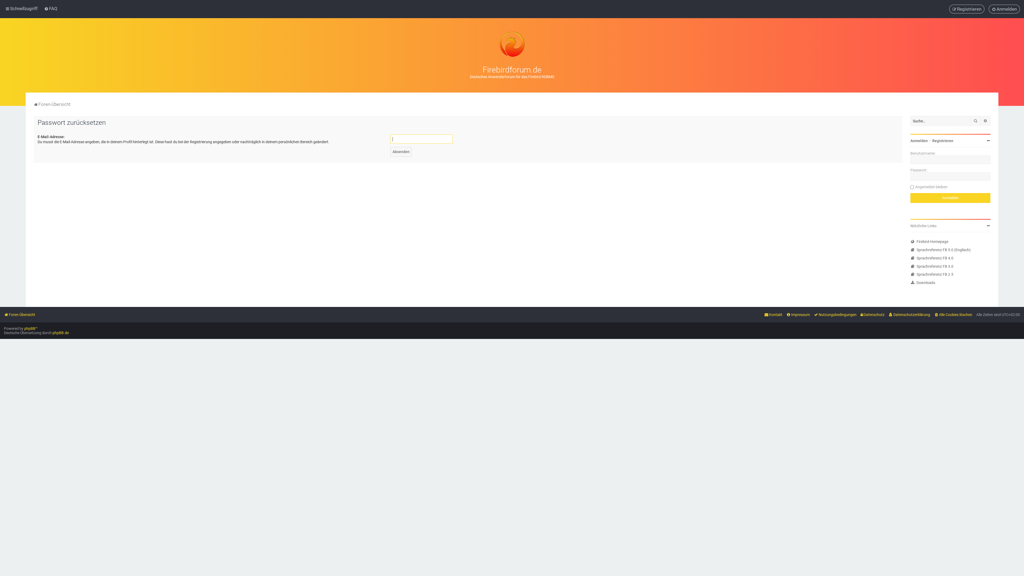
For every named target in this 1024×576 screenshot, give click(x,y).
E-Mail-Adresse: (51, 137)
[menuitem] (51, 9)
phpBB (29, 328)
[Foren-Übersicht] (512, 44)
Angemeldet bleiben (931, 187)
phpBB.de (61, 333)
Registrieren (942, 141)
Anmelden (919, 141)
